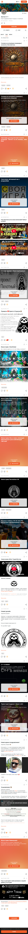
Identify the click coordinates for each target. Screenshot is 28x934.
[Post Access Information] (24, 40)
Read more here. (23, 928)
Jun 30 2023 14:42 (5, 556)
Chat (19, 30)
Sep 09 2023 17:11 (5, 308)
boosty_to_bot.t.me (8, 751)
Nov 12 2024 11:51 (5, 40)
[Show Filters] (26, 38)
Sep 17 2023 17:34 (5, 267)
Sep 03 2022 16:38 (5, 878)
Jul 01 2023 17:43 (4, 517)
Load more (14, 918)
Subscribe (14, 26)
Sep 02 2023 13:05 (5, 395)
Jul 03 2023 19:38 (5, 434)
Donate (7, 30)
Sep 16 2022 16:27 (5, 836)
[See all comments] (2, 130)
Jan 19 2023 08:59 (5, 700)
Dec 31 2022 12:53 (5, 739)
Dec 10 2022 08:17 (5, 784)
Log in (24, 1)
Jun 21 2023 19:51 (5, 608)
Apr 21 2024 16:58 (5, 175)
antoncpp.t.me (17, 755)
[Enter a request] (24, 38)
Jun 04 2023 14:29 (5, 660)
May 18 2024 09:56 (5, 134)
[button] (2, 1)
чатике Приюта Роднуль (6, 591)
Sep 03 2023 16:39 (5, 344)
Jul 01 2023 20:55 (5, 475)
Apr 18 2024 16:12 (5, 217)
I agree (14, 931)
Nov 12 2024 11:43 (5, 92)
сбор (16, 790)
